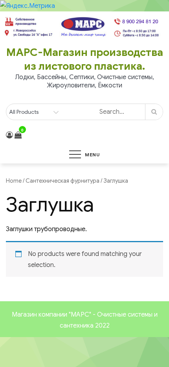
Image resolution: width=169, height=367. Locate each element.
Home (14, 180)
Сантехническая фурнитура (62, 180)
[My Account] (9, 135)
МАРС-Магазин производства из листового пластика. (84, 59)
